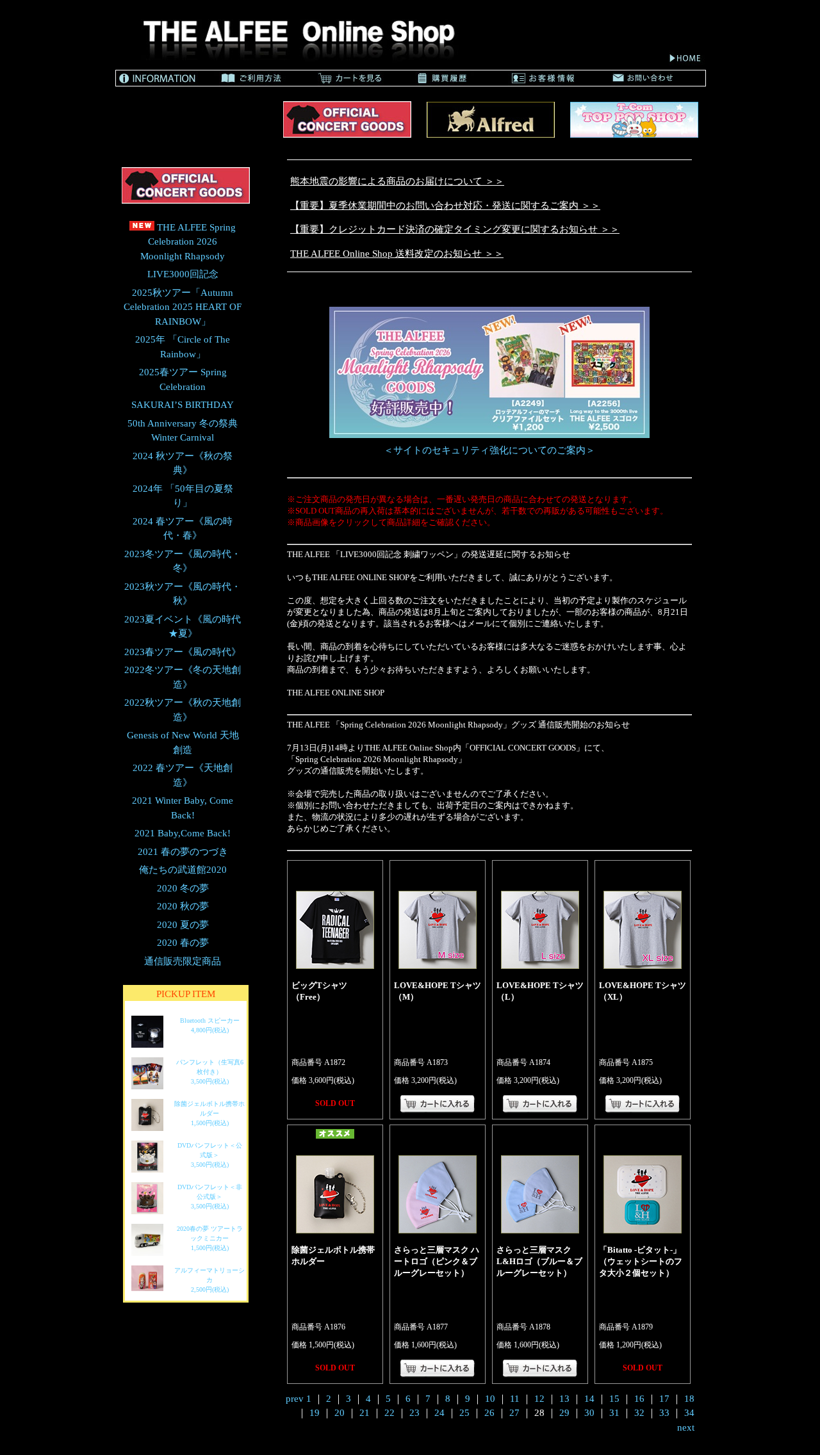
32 (639, 1413)
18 (689, 1399)
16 (639, 1399)
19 (314, 1413)
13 (564, 1399)
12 (539, 1399)
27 (514, 1413)
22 (389, 1413)
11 (515, 1399)
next (685, 1427)
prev (295, 1399)
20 (339, 1413)
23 (414, 1413)
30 (589, 1413)
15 (614, 1399)
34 (689, 1413)
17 (664, 1399)
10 (490, 1399)
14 (589, 1399)
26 (489, 1413)
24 (439, 1413)
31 (614, 1413)
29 (564, 1413)
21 (364, 1413)
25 (464, 1413)
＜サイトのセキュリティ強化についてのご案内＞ (489, 450)
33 (664, 1413)
